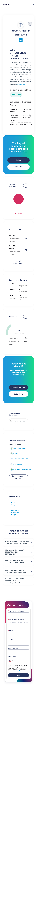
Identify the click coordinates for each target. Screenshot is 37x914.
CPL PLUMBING (17, 464)
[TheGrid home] (5, 4)
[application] (18, 200)
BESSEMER (16, 453)
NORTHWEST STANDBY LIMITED (22, 469)
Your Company (13, 648)
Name (10, 639)
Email (10, 631)
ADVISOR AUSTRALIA (19, 448)
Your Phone (12, 657)
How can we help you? (16, 611)
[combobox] (20, 421)
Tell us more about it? (16, 620)
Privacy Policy (17, 671)
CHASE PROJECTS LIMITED (20, 459)
